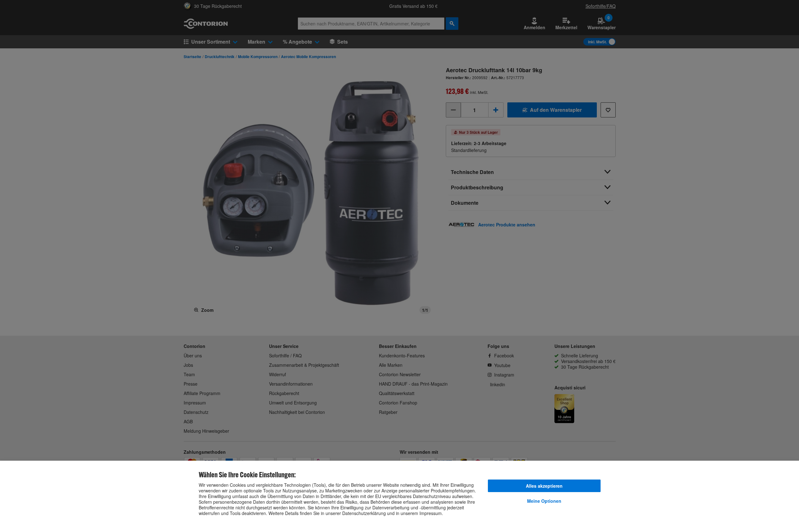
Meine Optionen (544, 501)
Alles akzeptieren (544, 486)
